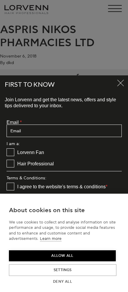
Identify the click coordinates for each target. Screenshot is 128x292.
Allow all (62, 256)
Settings (63, 270)
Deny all (62, 281)
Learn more (51, 238)
